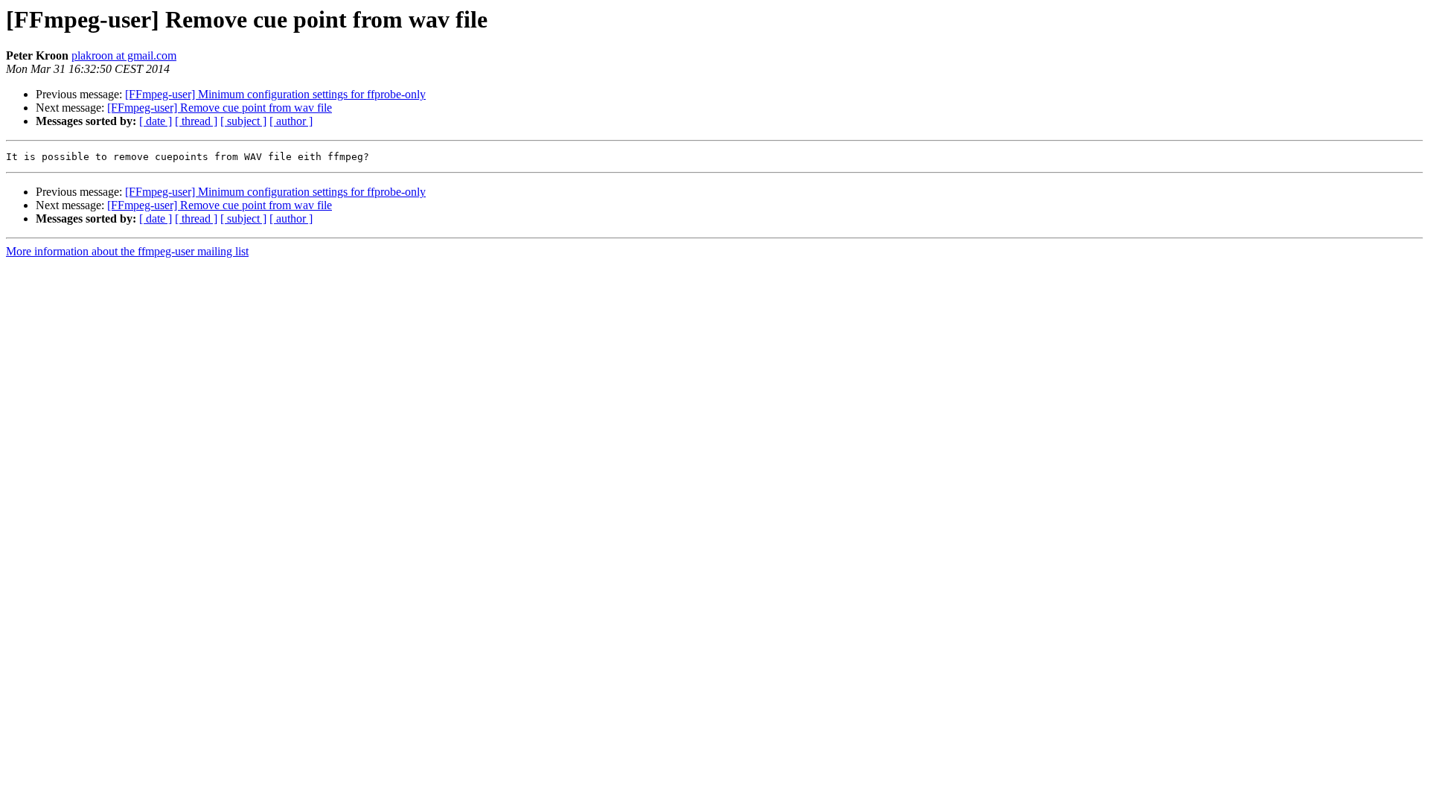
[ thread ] (196, 121)
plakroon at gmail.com (123, 55)
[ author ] (291, 121)
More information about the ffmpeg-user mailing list (127, 251)
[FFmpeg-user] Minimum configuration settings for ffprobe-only (275, 94)
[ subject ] (243, 121)
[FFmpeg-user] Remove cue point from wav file (219, 107)
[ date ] (155, 121)
